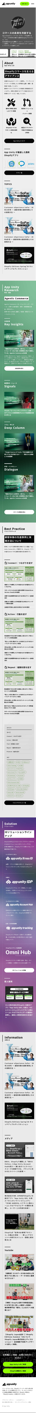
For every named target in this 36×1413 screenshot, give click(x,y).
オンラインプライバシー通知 (23, 1402)
